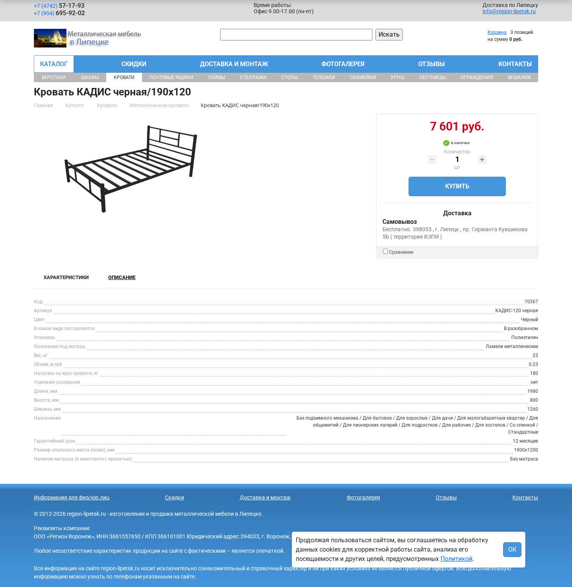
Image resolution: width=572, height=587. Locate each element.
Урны (397, 77)
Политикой (456, 558)
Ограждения (477, 77)
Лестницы (432, 77)
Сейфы (216, 77)
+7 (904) (59, 13)
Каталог (54, 64)
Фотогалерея (343, 64)
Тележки (323, 77)
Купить (457, 186)
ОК (512, 549)
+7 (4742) (59, 5)
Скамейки (363, 77)
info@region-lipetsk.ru (509, 11)
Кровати (124, 77)
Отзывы (431, 64)
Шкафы (90, 77)
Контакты (515, 64)
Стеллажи (253, 77)
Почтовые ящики (171, 77)
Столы (289, 77)
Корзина (497, 32)
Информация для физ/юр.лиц (71, 497)
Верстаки (54, 77)
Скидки (133, 64)
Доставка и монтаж (234, 64)
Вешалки (519, 77)
